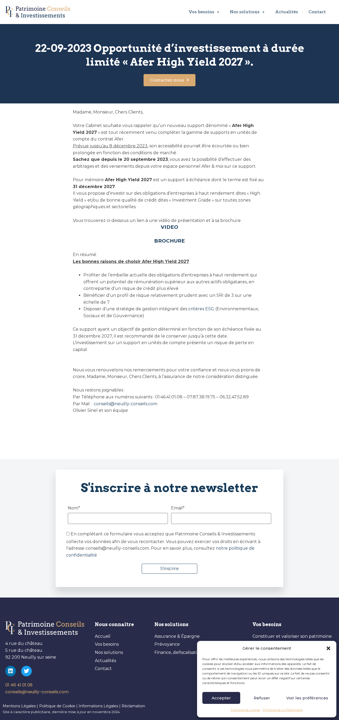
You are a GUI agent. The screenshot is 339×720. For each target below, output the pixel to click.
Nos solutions (245, 11)
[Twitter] (26, 671)
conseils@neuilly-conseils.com (125, 403)
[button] (328, 648)
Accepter (221, 697)
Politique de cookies (245, 710)
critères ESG (201, 308)
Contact (317, 11)
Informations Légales (99, 706)
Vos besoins (201, 11)
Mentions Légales (19, 706)
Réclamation (133, 706)
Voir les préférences (307, 697)
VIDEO (169, 227)
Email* (178, 508)
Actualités (286, 11)
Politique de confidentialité (283, 710)
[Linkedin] (10, 671)
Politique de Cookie (57, 706)
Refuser (262, 697)
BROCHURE (169, 241)
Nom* (74, 508)
